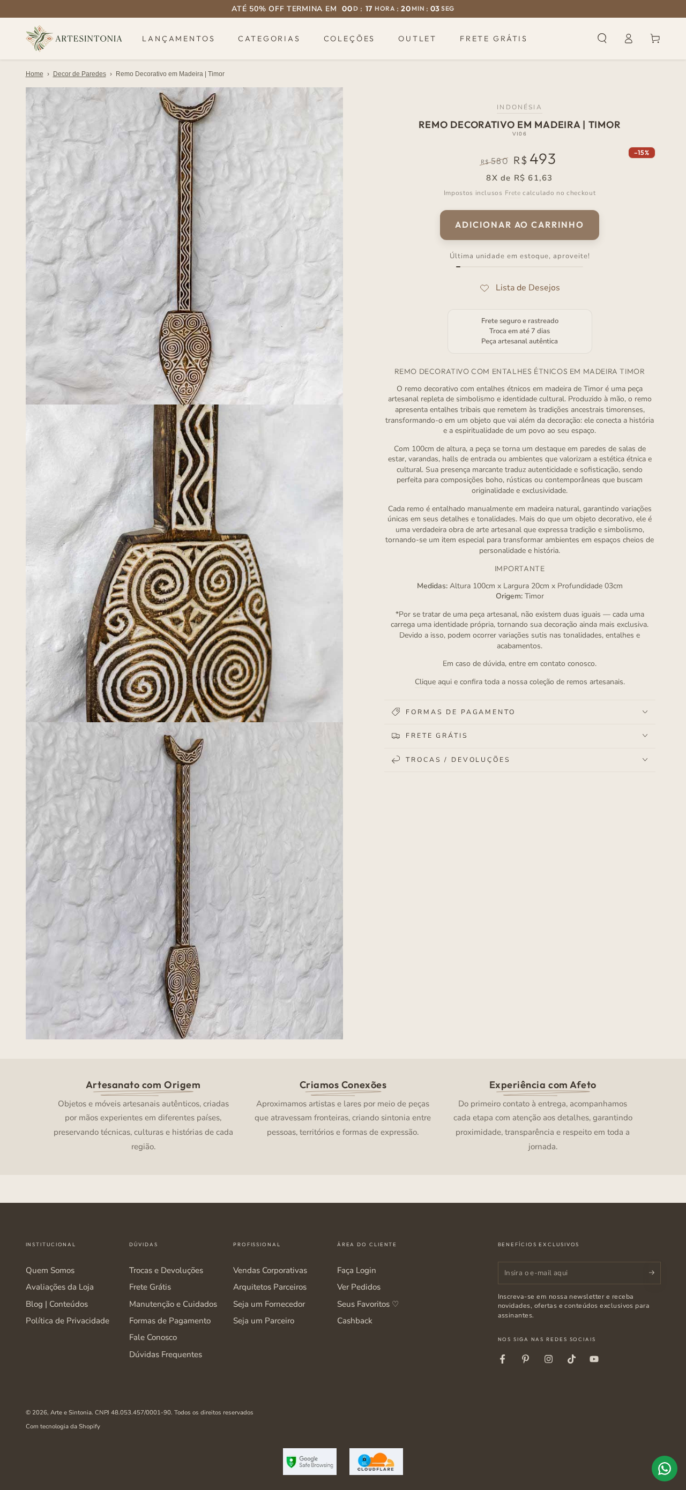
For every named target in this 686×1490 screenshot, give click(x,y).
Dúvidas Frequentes (165, 1354)
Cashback (354, 1320)
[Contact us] (664, 1468)
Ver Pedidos (359, 1287)
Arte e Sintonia (71, 1412)
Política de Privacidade (67, 1320)
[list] (343, 1114)
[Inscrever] (655, 1273)
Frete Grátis (150, 1287)
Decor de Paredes (79, 74)
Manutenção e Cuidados (173, 1304)
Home (34, 74)
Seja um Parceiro (263, 1320)
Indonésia (519, 106)
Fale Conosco (153, 1337)
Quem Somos (50, 1270)
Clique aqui (433, 681)
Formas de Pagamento (170, 1320)
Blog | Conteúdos (57, 1304)
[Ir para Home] (74, 38)
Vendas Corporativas (270, 1270)
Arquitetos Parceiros (270, 1287)
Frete (513, 192)
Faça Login (356, 1270)
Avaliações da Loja (60, 1287)
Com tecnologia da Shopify (63, 1426)
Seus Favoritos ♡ (368, 1304)
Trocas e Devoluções (166, 1270)
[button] (602, 38)
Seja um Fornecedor (269, 1304)
